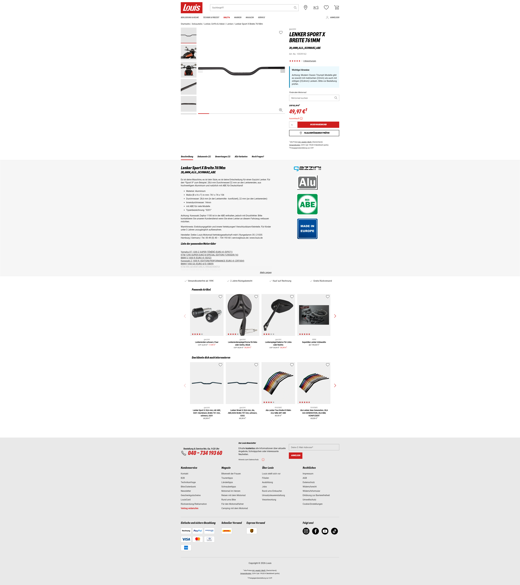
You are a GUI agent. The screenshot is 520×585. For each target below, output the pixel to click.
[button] (295, 8)
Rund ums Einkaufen (272, 491)
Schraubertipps (228, 486)
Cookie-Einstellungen (313, 504)
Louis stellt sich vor (271, 473)
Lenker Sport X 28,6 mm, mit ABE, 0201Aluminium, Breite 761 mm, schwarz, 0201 (207, 413)
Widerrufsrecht (310, 486)
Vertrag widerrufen (189, 508)
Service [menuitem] (261, 17)
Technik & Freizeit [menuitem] (211, 17)
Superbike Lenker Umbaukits (314, 342)
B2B (183, 478)
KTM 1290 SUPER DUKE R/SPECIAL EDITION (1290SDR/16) (209, 255)
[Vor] (282, 71)
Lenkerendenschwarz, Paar (206, 342)
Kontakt (184, 473)
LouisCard (186, 499)
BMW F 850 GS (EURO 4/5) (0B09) (197, 264)
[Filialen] (305, 8)
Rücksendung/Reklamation (194, 504)
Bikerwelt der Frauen (231, 473)
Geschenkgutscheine (191, 495)
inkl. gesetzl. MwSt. (305, 142)
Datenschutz (309, 482)
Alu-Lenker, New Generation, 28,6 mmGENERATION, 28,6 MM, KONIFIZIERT (314, 413)
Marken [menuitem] (237, 17)
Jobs (264, 486)
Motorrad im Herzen (230, 491)
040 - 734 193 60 (205, 453)
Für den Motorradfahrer (232, 504)
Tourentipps (227, 478)
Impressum (308, 473)
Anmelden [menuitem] (334, 17)
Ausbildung (267, 482)
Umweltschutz (309, 499)
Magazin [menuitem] (250, 17)
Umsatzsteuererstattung (273, 495)
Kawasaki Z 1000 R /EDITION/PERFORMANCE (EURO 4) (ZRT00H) (212, 261)
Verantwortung (269, 499)
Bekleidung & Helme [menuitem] (190, 17)
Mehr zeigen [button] (266, 272)
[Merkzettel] (326, 8)
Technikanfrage (188, 482)
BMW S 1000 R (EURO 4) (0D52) (196, 258)
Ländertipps (227, 482)
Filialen (265, 478)
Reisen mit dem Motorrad (233, 495)
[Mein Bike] (316, 8)
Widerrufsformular (311, 491)
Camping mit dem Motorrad (234, 508)
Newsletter (186, 491)
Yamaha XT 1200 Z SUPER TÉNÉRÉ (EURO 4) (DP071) (207, 252)
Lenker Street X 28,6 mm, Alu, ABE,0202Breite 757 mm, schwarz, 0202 (242, 413)
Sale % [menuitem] (226, 17)
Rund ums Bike (228, 499)
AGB (305, 478)
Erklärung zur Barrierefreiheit (316, 495)
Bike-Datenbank (188, 486)
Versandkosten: (294, 145)
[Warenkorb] (336, 8)
